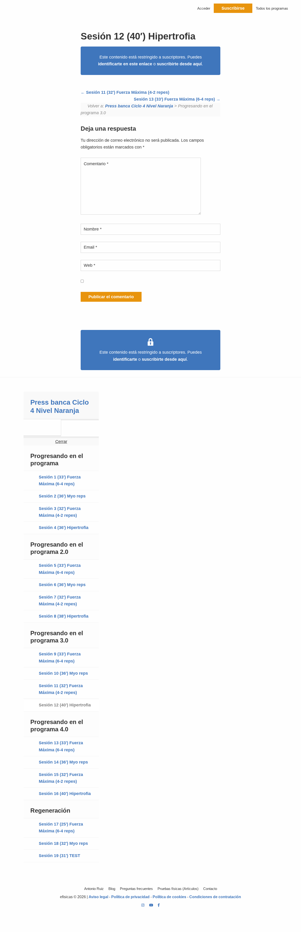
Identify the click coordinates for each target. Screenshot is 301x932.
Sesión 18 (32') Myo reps (63, 843)
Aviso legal (98, 897)
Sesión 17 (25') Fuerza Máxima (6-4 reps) (61, 827)
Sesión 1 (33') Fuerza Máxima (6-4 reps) (60, 480)
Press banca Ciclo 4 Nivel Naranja (139, 106)
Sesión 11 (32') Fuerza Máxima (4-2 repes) (127, 92)
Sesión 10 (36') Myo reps (63, 673)
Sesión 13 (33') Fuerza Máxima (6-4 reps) (175, 99)
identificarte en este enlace (125, 64)
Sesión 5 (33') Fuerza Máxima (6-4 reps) (60, 569)
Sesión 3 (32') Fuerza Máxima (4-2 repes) (60, 512)
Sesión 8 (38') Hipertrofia (63, 616)
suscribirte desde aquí (179, 64)
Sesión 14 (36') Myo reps (63, 762)
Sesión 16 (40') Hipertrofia (65, 793)
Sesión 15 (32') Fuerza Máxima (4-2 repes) (61, 778)
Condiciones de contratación (215, 897)
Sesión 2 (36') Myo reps (62, 496)
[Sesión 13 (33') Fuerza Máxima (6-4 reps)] (80, 428)
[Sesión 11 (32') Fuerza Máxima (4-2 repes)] (42, 427)
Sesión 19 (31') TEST (59, 855)
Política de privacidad (130, 897)
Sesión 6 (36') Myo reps (62, 584)
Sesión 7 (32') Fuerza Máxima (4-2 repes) (60, 600)
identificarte (125, 359)
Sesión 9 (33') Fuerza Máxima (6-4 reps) (60, 657)
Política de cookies (169, 897)
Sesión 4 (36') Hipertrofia (63, 527)
